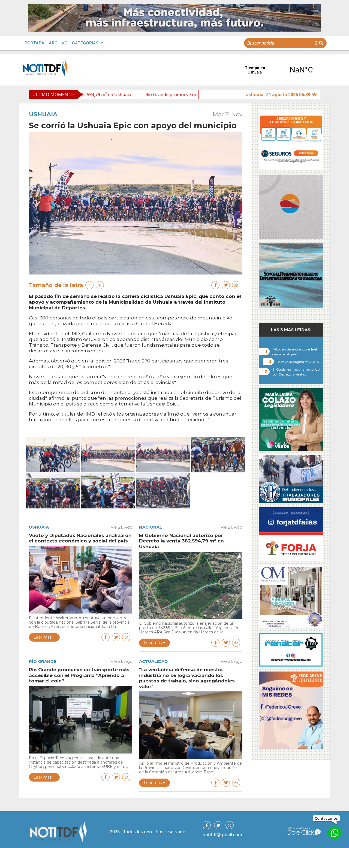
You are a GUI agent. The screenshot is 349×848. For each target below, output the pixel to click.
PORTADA (34, 42)
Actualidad (153, 661)
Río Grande (42, 661)
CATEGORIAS (85, 42)
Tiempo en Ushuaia (278, 70)
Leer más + (44, 637)
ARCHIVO (58, 42)
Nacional (150, 527)
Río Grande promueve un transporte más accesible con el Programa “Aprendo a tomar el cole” (195, 94)
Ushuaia (43, 114)
